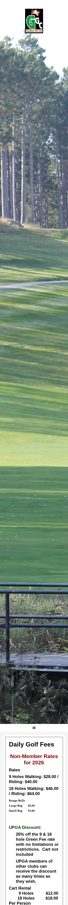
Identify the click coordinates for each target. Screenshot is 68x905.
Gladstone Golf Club (34, 21)
